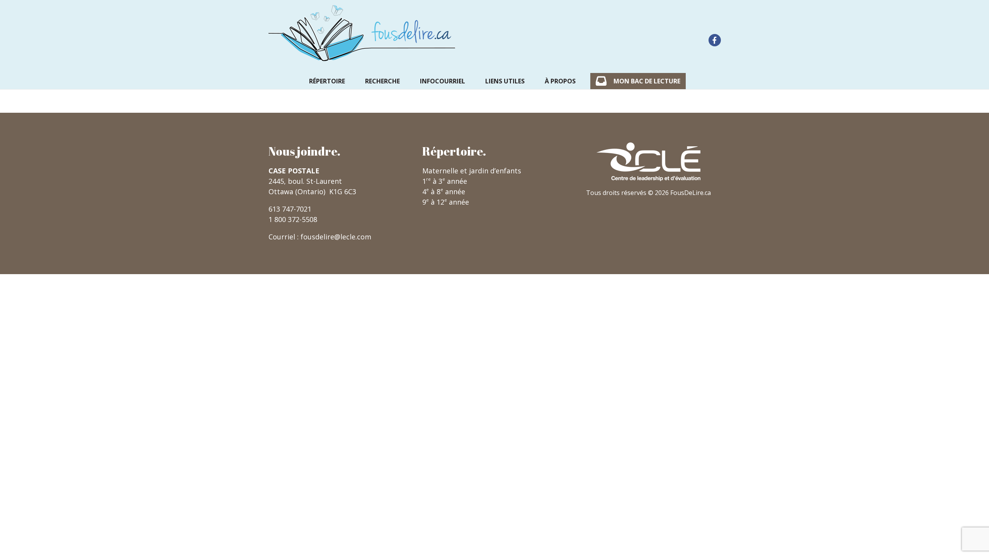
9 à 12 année (445, 202)
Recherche (382, 81)
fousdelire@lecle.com (336, 236)
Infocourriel (442, 81)
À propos (560, 81)
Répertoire (327, 81)
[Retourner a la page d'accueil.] (361, 33)
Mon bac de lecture (646, 81)
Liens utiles (505, 81)
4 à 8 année (443, 191)
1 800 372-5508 (292, 219)
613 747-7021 (289, 209)
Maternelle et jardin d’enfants (471, 170)
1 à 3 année (444, 181)
